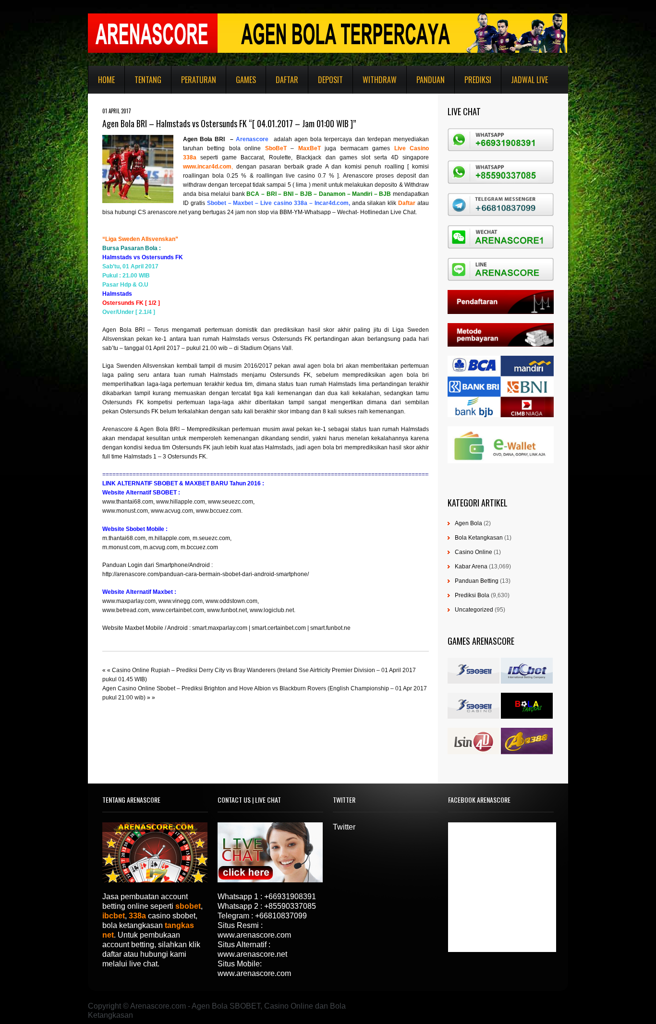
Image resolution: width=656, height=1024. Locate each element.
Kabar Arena (471, 566)
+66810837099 (281, 916)
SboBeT (276, 148)
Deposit (330, 79)
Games (246, 79)
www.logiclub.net (272, 610)
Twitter (344, 827)
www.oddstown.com (231, 601)
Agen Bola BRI (204, 139)
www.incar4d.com (207, 166)
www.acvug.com (172, 510)
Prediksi (477, 79)
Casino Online (473, 552)
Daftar (287, 79)
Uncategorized (474, 609)
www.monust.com (125, 510)
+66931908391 (290, 896)
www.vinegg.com (180, 601)
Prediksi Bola (472, 595)
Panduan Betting (476, 581)
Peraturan (198, 79)
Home (106, 79)
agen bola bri (325, 365)
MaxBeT (309, 148)
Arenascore (117, 429)
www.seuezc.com (230, 501)
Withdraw (380, 79)
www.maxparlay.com (129, 601)
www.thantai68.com (127, 501)
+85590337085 (290, 906)
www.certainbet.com (178, 610)
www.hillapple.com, (181, 501)
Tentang (147, 79)
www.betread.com (125, 610)
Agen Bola (468, 523)
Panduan (430, 79)
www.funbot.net (227, 610)
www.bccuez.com (218, 510)
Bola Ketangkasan (479, 537)
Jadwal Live (529, 79)
